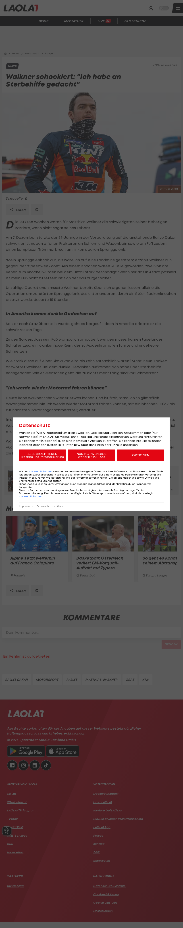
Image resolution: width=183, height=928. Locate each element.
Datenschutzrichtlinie (50, 506)
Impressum (26, 506)
